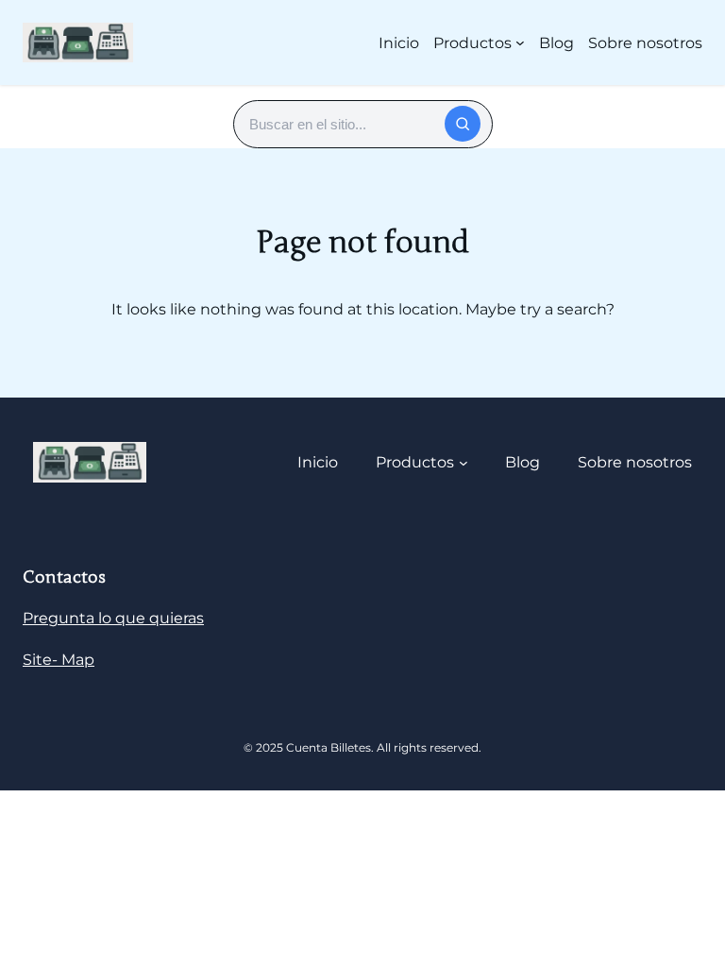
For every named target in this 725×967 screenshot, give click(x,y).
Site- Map (58, 660)
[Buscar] (463, 124)
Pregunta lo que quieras (113, 618)
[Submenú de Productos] (520, 42)
